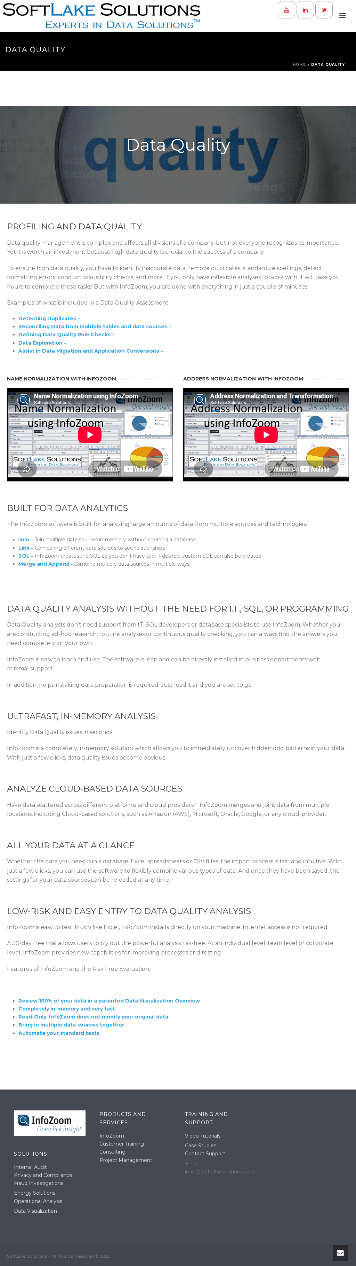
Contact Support (205, 1153)
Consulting (112, 1152)
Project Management (125, 1160)
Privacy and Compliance (43, 1175)
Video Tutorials (202, 1136)
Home (299, 64)
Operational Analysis (38, 1201)
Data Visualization (35, 1211)
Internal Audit (30, 1167)
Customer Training (121, 1144)
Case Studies (200, 1145)
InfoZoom (111, 1136)
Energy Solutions (34, 1193)
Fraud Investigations (38, 1183)
